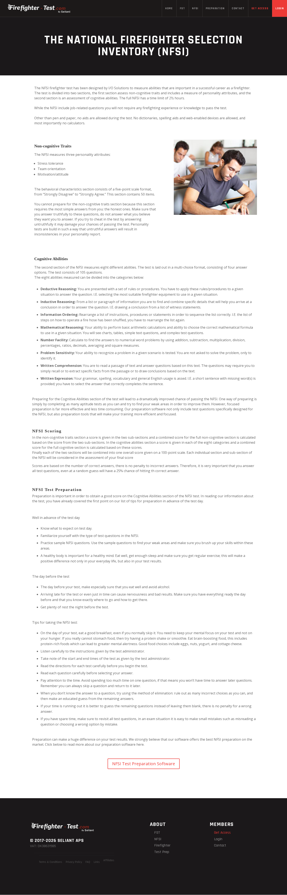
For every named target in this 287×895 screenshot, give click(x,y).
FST (182, 8)
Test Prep (161, 851)
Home (169, 8)
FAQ (88, 862)
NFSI (195, 8)
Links (97, 862)
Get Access (259, 8)
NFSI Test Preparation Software (143, 763)
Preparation (215, 8)
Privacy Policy (74, 862)
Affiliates (108, 860)
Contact (238, 8)
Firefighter (162, 845)
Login (279, 8)
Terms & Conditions (50, 862)
